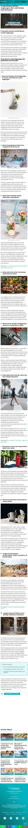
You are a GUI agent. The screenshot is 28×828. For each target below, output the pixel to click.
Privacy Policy (14, 814)
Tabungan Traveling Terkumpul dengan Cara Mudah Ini (14, 672)
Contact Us (18, 812)
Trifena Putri (9, 12)
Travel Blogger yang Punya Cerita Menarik (13, 669)
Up (25, 823)
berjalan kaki (22, 428)
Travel (2, 742)
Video (17, 4)
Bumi (24, 259)
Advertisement (5, 812)
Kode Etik (24, 812)
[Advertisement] (14, 712)
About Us (8, 814)
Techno (11, 4)
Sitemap (20, 814)
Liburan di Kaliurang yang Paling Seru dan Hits (14, 667)
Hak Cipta (12, 812)
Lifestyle (3, 4)
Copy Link (25, 826)
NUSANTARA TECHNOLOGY (15, 791)
